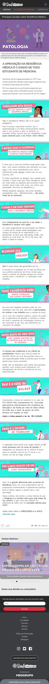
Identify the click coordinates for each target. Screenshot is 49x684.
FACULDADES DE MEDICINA (24, 10)
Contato (24, 636)
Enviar (24, 609)
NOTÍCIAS (6, 10)
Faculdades (24, 620)
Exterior (24, 629)
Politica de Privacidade (24, 634)
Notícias (24, 626)
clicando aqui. (9, 514)
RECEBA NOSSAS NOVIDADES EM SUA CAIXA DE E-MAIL (23, 599)
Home (24, 617)
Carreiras (24, 623)
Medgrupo (24, 639)
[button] (10, 581)
